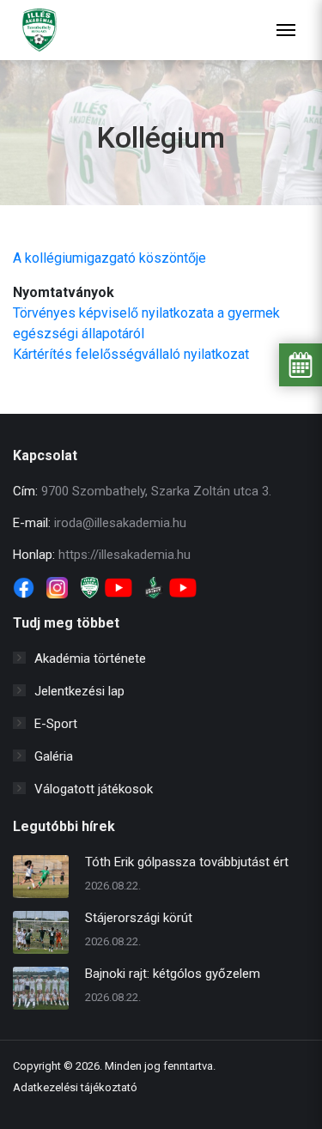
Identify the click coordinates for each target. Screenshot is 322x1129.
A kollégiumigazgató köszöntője (109, 258)
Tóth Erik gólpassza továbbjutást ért (187, 862)
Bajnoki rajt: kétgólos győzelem (172, 973)
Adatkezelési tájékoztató (75, 1087)
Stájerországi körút (138, 918)
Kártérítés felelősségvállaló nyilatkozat (131, 354)
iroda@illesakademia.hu (120, 523)
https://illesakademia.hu (124, 554)
